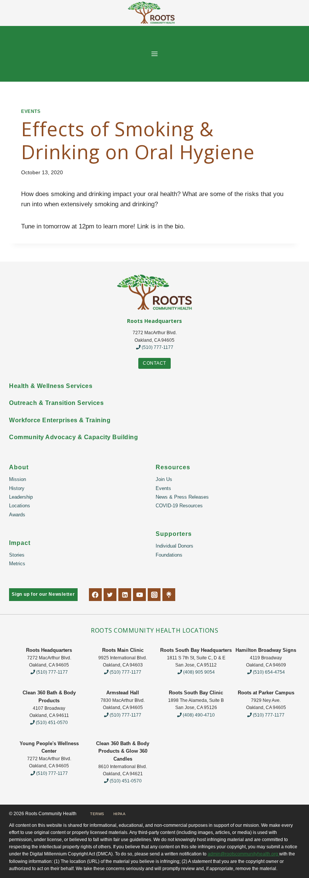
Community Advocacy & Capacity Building (73, 437)
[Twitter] (110, 594)
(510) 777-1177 (157, 347)
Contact (154, 363)
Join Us (164, 479)
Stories (16, 555)
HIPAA (119, 814)
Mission (17, 479)
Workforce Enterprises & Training (59, 420)
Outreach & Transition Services (56, 403)
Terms (97, 814)
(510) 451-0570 (51, 722)
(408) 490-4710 (198, 715)
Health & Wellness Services (50, 386)
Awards (17, 514)
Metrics (17, 563)
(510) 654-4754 (268, 672)
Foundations (169, 555)
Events (31, 111)
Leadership (21, 497)
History (16, 488)
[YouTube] (139, 594)
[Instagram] (154, 594)
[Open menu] (155, 53)
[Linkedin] (124, 594)
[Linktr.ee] (168, 594)
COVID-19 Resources (179, 505)
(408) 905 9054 (198, 672)
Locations (19, 505)
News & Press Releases (182, 497)
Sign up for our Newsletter (43, 594)
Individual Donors (174, 546)
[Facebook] (95, 594)
